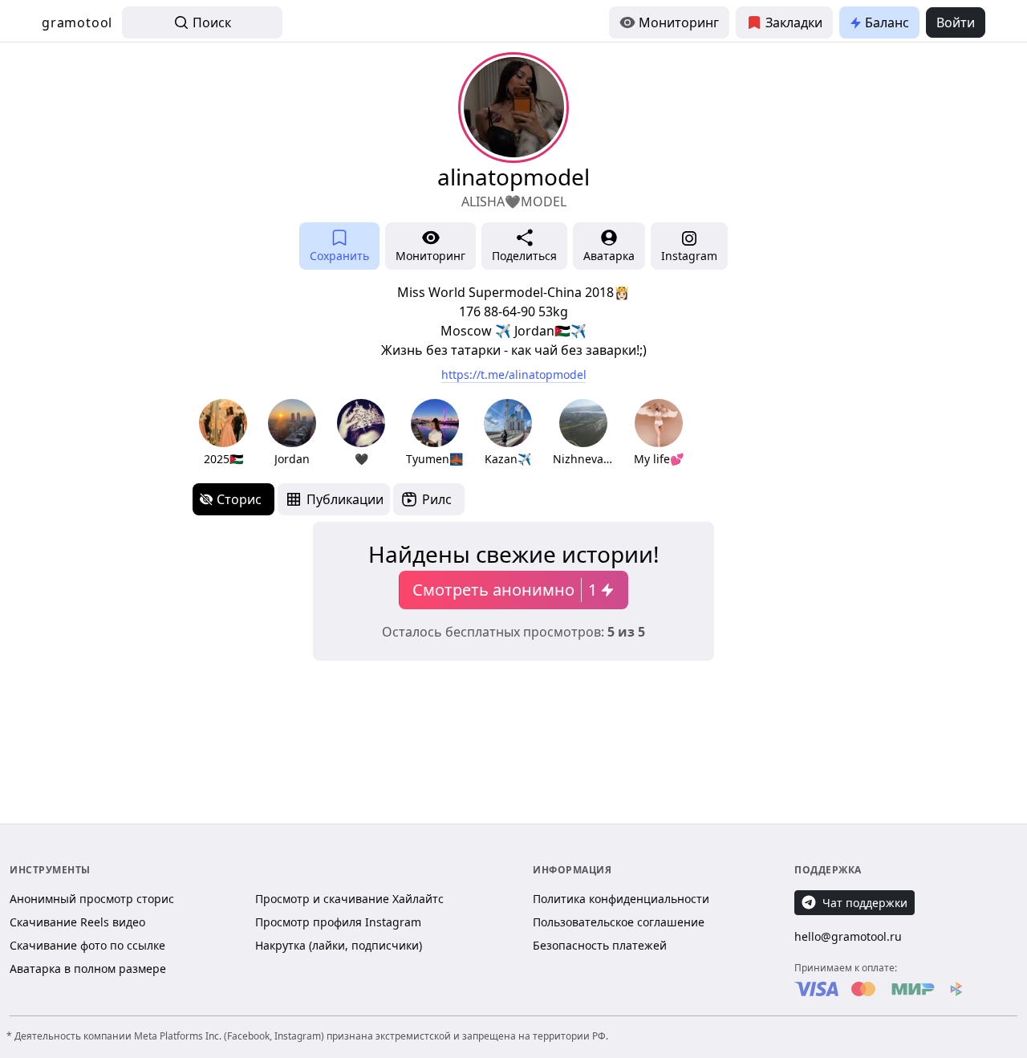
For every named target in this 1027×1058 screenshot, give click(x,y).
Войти (955, 22)
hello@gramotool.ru (848, 936)
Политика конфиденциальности (621, 898)
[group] (223, 433)
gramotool (77, 22)
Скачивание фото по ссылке (87, 945)
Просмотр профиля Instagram (338, 922)
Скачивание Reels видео (77, 922)
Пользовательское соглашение (618, 922)
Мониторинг (679, 22)
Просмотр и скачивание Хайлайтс (349, 898)
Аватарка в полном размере (88, 968)
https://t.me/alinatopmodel (514, 374)
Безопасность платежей (600, 945)
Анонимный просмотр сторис (92, 898)
